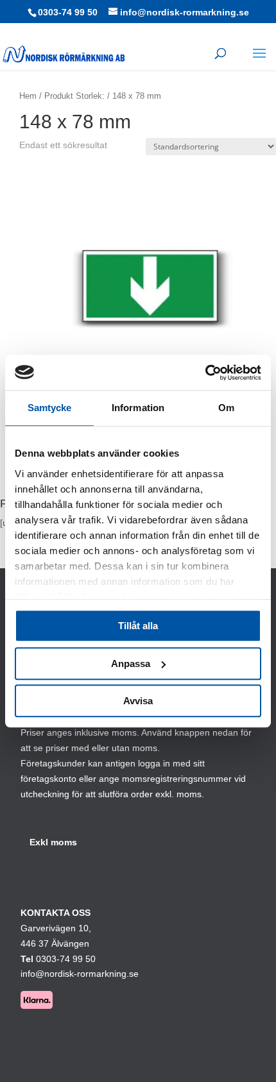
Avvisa (138, 700)
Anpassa (130, 663)
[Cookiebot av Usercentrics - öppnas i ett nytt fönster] (205, 372)
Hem (28, 96)
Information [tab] (138, 407)
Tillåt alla (138, 625)
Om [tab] (226, 407)
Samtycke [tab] (50, 407)
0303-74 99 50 (68, 12)
